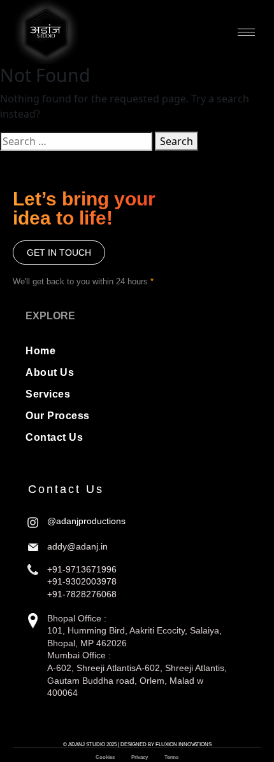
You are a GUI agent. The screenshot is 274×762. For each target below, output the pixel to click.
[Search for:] (76, 141)
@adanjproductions (86, 521)
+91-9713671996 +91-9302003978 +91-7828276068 (82, 581)
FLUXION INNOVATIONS (183, 744)
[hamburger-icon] (246, 32)
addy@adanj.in (77, 546)
